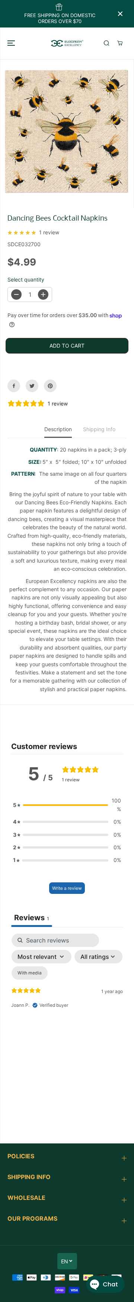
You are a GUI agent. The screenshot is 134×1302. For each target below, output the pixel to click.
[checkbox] (30, 973)
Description (58, 429)
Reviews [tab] (31, 917)
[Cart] (120, 43)
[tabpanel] (67, 997)
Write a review (67, 888)
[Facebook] (13, 386)
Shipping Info (99, 429)
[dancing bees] (69, 133)
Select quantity (25, 279)
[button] (11, 43)
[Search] (106, 43)
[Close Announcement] (120, 13)
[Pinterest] (50, 386)
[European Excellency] (67, 43)
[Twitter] (32, 386)
